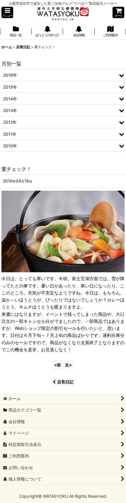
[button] (7, 12)
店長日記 (65, 381)
